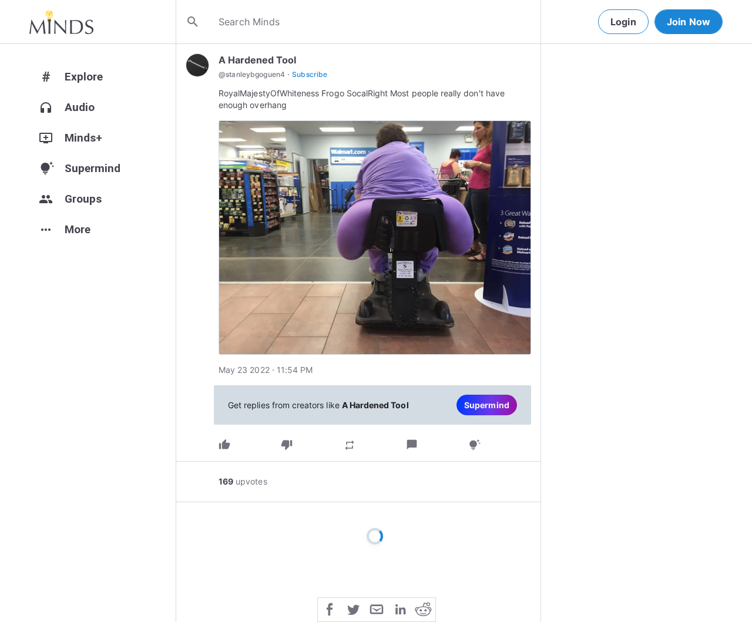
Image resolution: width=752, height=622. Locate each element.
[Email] (376, 608)
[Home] (61, 21)
